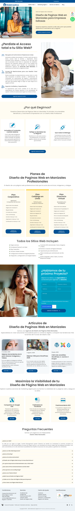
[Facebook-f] (69, 505)
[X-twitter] (72, 505)
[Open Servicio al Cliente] (59, 4)
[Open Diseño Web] (35, 4)
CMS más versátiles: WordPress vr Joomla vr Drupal (35, 357)
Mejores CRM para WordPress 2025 (12, 357)
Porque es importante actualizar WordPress (59, 357)
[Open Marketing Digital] (47, 4)
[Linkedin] (67, 505)
